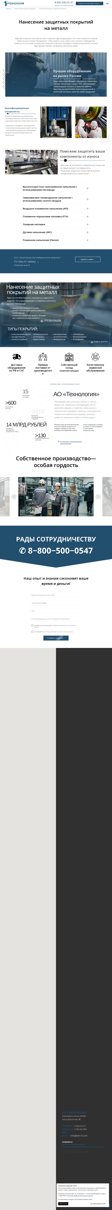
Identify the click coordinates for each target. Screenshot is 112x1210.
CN (107, 3)
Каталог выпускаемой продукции (24, 9)
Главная (8, 9)
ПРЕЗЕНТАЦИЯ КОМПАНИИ (73, 1144)
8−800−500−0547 (59, 550)
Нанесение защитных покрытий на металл (52, 9)
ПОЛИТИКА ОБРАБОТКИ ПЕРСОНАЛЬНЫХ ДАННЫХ (83, 1147)
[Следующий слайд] (98, 496)
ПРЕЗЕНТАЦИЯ (52, 320)
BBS (87, 1152)
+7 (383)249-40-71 (79, 1126)
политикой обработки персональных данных (59, 632)
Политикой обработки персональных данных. (80, 1195)
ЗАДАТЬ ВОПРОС (101, 341)
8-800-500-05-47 (64, 2)
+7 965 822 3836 (80, 1129)
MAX (64, 1132)
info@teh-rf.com (79, 1135)
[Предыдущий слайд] (14, 496)
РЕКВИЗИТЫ (67, 1142)
